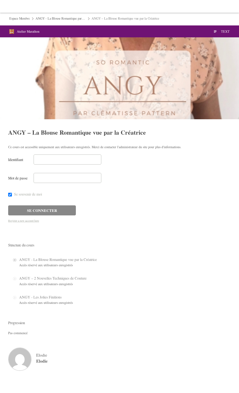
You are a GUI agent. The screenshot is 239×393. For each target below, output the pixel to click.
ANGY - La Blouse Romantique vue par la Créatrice (58, 259)
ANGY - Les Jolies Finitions (40, 297)
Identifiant (15, 159)
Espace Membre (19, 18)
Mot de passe (18, 177)
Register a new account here (23, 220)
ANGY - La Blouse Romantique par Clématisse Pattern (60, 18)
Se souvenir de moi (27, 194)
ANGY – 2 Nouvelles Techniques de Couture (53, 278)
